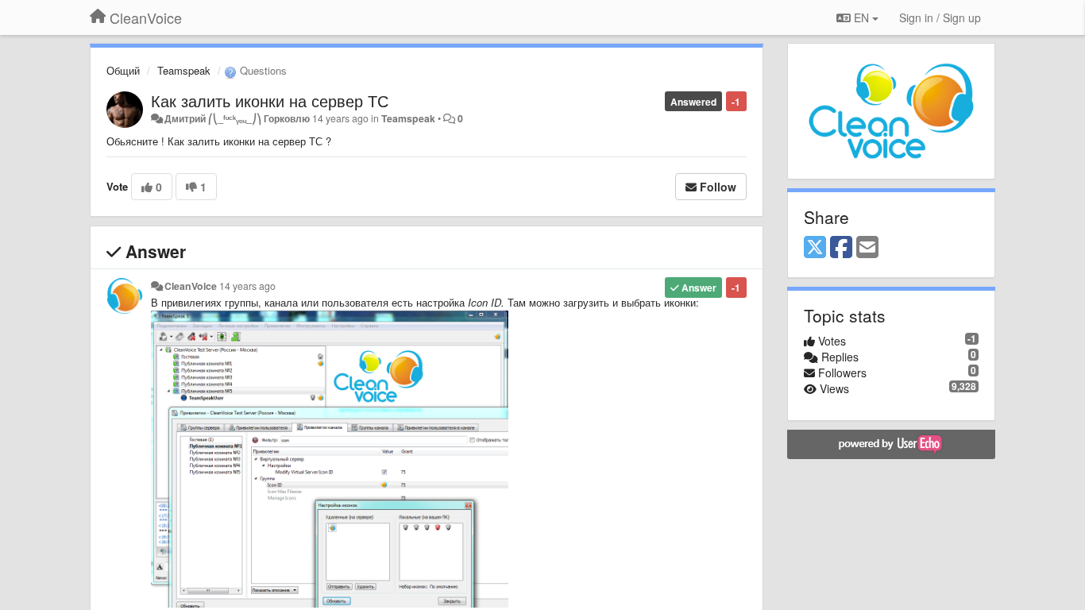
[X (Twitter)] (815, 247)
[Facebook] (841, 247)
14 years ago (247, 286)
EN (861, 17)
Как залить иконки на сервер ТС (269, 100)
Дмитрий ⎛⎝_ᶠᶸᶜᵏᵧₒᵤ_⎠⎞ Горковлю (237, 118)
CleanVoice (190, 286)
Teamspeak (183, 70)
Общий (123, 70)
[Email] (867, 247)
